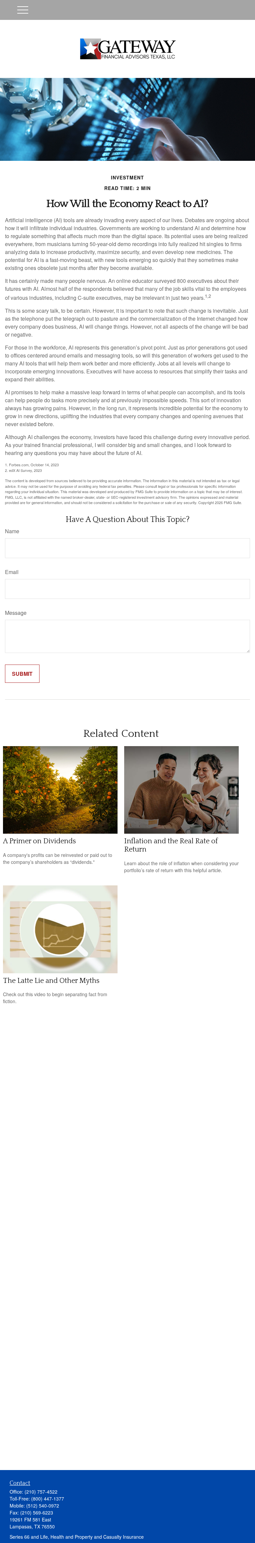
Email (12, 572)
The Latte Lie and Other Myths (51, 981)
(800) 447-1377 (47, 1498)
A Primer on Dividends (39, 841)
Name (12, 531)
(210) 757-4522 (41, 1491)
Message (16, 612)
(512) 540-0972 (42, 1505)
